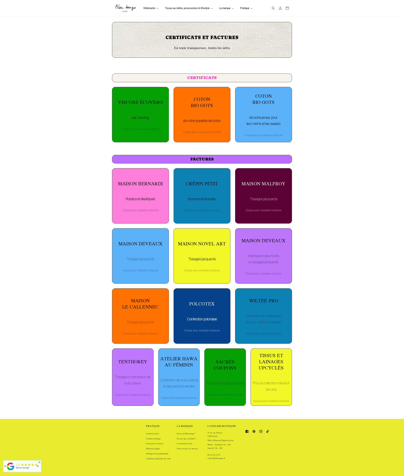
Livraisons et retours (154, 443)
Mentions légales (153, 449)
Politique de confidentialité (157, 454)
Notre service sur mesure (187, 449)
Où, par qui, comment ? (186, 439)
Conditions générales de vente (158, 459)
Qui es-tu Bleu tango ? (186, 434)
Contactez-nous (152, 434)
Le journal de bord (184, 443)
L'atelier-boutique (153, 439)
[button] (273, 8)
